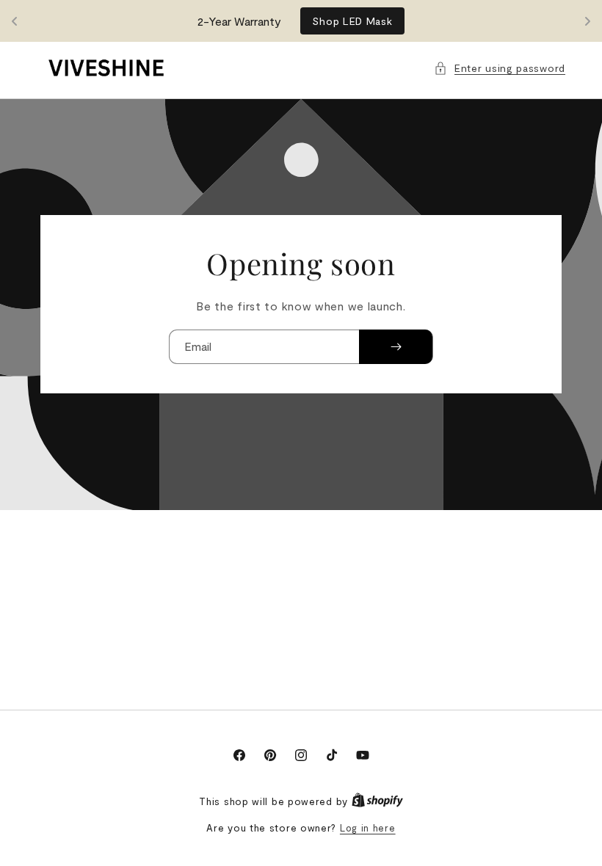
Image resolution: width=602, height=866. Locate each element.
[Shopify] (377, 801)
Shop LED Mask (352, 21)
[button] (499, 68)
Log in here (368, 828)
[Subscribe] (395, 347)
